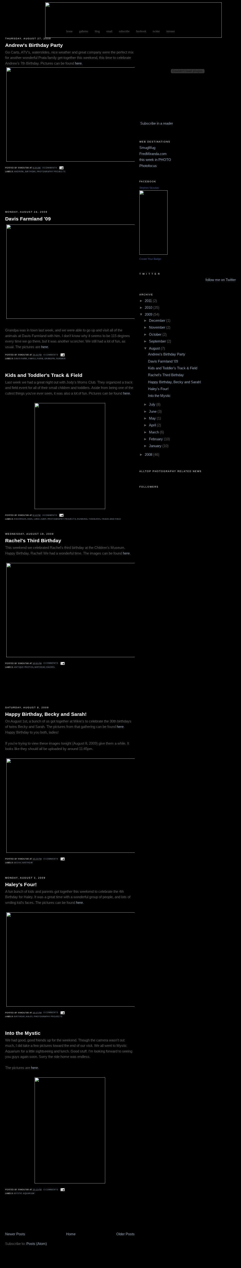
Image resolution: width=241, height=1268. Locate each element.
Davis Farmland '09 (28, 218)
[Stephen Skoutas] (153, 253)
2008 (149, 455)
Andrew (19, 172)
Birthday (30, 172)
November (157, 327)
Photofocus (148, 166)
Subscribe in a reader (156, 123)
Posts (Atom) (36, 1244)
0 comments (50, 168)
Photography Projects (51, 172)
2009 (149, 314)
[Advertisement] (19, 195)
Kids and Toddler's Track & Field (43, 375)
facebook (141, 31)
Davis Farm (20, 359)
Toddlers (94, 519)
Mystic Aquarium (24, 1193)
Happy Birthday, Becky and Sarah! (46, 714)
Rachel (50, 667)
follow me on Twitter (220, 280)
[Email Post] (60, 168)
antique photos (23, 667)
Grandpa (49, 359)
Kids (30, 519)
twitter (156, 31)
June (153, 411)
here (78, 63)
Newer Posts (15, 1234)
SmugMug (147, 148)
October (155, 334)
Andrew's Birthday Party (34, 45)
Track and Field (111, 519)
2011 (149, 301)
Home (71, 1234)
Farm (40, 359)
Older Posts (125, 1234)
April (153, 425)
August (155, 348)
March (154, 432)
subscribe (124, 31)
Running (82, 519)
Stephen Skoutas (149, 187)
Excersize (20, 519)
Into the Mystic (22, 1033)
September (158, 341)
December (157, 320)
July (152, 404)
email (109, 31)
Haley (29, 1016)
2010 (149, 308)
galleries (83, 31)
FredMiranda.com (153, 154)
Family (32, 359)
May (153, 418)
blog (97, 31)
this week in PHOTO (155, 160)
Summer (61, 359)
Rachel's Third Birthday (33, 540)
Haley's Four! (21, 884)
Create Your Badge (150, 258)
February (156, 439)
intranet (170, 31)
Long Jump (40, 519)
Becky (17, 863)
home (69, 31)
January (155, 446)
